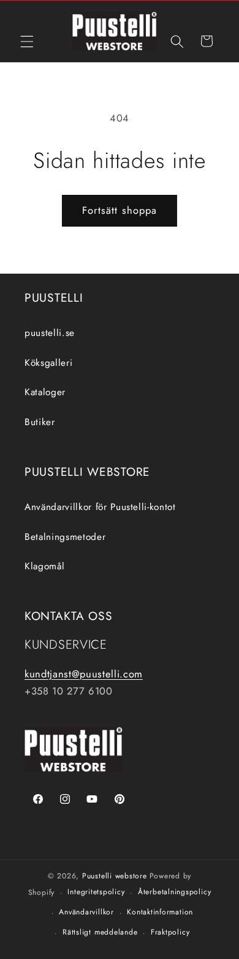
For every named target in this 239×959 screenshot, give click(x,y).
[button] (27, 41)
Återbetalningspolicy (174, 891)
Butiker (40, 422)
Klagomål (44, 566)
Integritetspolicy (95, 891)
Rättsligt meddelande (100, 932)
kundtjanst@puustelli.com (84, 673)
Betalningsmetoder (65, 537)
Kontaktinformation (160, 911)
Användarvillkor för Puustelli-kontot (100, 507)
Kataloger (45, 392)
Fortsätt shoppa (119, 210)
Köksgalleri (48, 363)
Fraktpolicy (170, 932)
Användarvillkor (86, 911)
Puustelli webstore (114, 875)
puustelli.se (50, 333)
